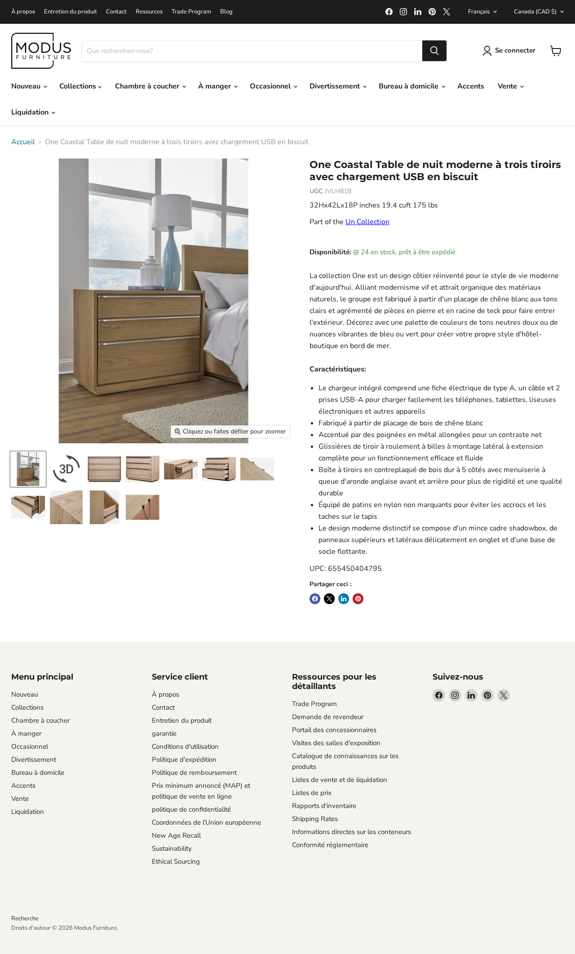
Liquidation (30, 112)
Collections (78, 86)
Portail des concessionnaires (334, 729)
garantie (164, 733)
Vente (508, 86)
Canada (535, 12)
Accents (470, 86)
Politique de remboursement (194, 772)
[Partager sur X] (329, 598)
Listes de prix (312, 792)
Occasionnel (271, 86)
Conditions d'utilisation (185, 746)
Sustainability (172, 848)
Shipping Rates (315, 818)
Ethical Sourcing (176, 861)
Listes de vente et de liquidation (339, 779)
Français (479, 12)
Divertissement (336, 86)
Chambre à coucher (148, 86)
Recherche (25, 918)
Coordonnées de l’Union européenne (206, 822)
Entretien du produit (70, 12)
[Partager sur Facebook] (315, 598)
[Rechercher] (434, 50)
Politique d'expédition (184, 759)
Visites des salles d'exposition (336, 742)
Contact (116, 12)
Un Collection (367, 222)
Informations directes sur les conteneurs (351, 831)
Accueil (23, 142)
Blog (226, 12)
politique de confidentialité (191, 809)
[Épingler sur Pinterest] (358, 598)
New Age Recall (176, 835)
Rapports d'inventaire (324, 805)
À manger (215, 86)
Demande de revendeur (327, 716)
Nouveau (26, 86)
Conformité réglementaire (330, 844)
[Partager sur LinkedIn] (343, 598)
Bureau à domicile (409, 86)
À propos (23, 12)
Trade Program (191, 12)
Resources (149, 12)
